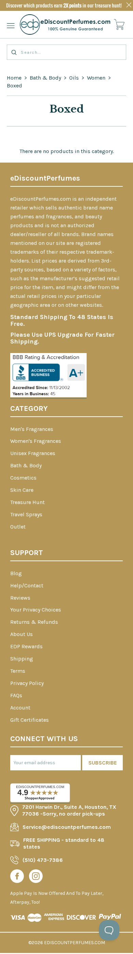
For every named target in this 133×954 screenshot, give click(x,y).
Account (20, 707)
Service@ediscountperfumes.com (67, 827)
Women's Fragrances (35, 441)
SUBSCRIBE (102, 762)
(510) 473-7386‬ (43, 860)
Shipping (21, 658)
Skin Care (21, 490)
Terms (17, 671)
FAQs (16, 695)
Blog (16, 573)
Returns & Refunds (34, 622)
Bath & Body (45, 77)
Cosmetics (23, 477)
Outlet (18, 526)
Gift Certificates (29, 720)
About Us (21, 634)
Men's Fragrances (31, 429)
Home (14, 77)
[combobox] (66, 52)
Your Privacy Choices (35, 609)
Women (96, 77)
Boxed (14, 85)
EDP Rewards (26, 646)
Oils (74, 77)
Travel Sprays (26, 514)
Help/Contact (26, 585)
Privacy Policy (27, 683)
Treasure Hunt (27, 502)
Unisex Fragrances (32, 453)
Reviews (20, 598)
